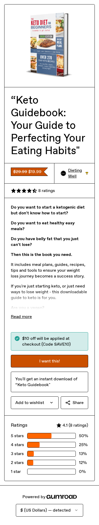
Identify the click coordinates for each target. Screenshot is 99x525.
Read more (21, 316)
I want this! (49, 361)
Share (78, 402)
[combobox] (35, 402)
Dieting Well (78, 173)
